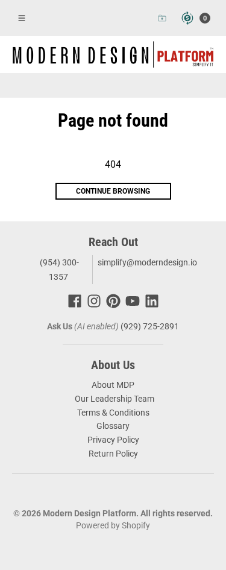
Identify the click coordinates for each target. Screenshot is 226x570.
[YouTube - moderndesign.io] (132, 301)
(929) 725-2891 (150, 326)
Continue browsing (113, 191)
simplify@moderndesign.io (147, 262)
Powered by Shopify (113, 525)
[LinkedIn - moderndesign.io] (152, 301)
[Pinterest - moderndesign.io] (113, 301)
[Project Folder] (162, 18)
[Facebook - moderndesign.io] (74, 301)
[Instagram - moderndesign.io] (94, 301)
